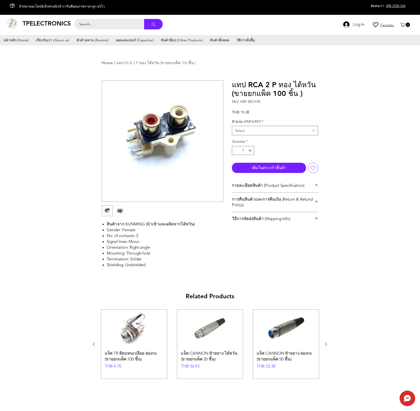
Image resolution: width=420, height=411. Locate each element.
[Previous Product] (94, 344)
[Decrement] (236, 150)
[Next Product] (326, 344)
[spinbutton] (243, 150)
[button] (405, 25)
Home (107, 62)
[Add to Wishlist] (313, 168)
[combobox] (275, 130)
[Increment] (250, 150)
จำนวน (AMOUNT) (247, 121)
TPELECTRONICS (47, 23)
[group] (210, 344)
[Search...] (153, 24)
